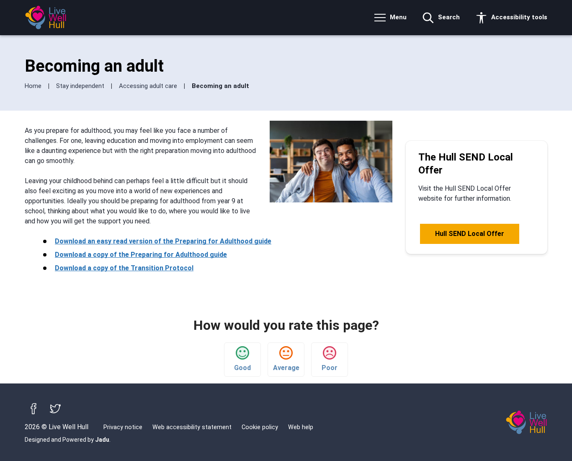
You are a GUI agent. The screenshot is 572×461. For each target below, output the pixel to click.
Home (34, 86)
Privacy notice (122, 427)
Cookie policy (260, 427)
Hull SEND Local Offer (469, 234)
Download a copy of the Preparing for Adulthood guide (141, 255)
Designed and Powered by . (68, 439)
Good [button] (242, 368)
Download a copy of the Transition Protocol (124, 268)
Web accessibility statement (192, 427)
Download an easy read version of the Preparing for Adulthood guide (163, 241)
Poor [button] (330, 368)
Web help (300, 427)
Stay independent (81, 86)
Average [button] (286, 368)
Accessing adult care (149, 86)
